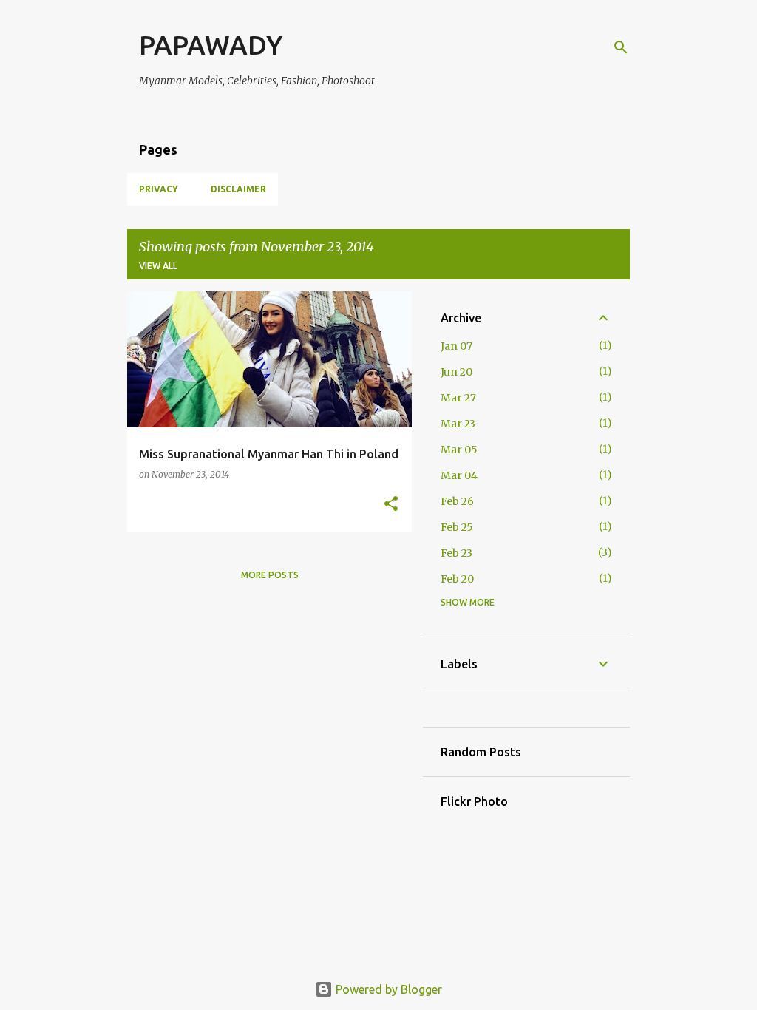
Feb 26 (457, 501)
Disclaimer (238, 189)
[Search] (621, 47)
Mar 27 (458, 397)
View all (158, 266)
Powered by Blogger (387, 989)
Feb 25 (457, 527)
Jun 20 (456, 372)
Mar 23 (458, 423)
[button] (391, 505)
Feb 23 (456, 553)
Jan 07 (456, 346)
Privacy (158, 189)
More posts (270, 575)
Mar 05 (459, 449)
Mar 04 (459, 475)
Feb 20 (457, 579)
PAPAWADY (210, 45)
